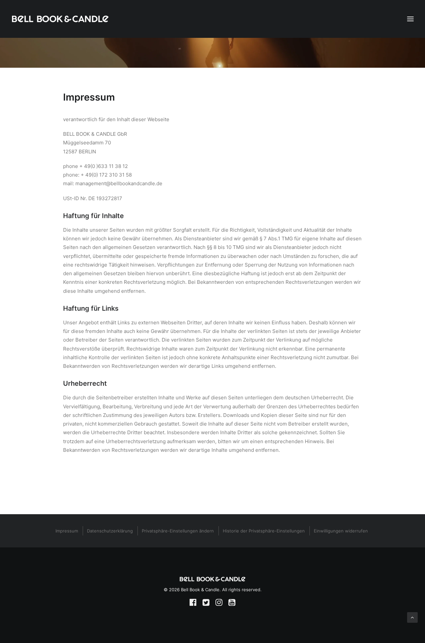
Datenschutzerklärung (110, 530)
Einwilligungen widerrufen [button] (341, 530)
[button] (193, 604)
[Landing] (212, 579)
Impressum (66, 530)
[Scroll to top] (412, 617)
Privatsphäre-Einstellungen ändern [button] (178, 530)
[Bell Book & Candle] (60, 19)
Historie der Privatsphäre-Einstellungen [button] (264, 530)
